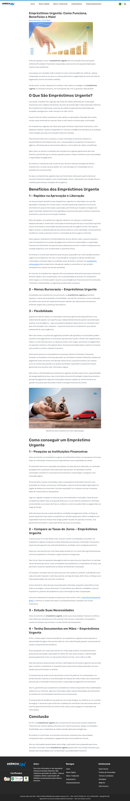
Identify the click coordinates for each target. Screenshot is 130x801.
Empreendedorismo (93, 4)
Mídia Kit (102, 783)
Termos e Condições (106, 776)
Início (33, 4)
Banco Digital (44, 4)
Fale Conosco (103, 786)
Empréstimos (77, 4)
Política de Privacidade (107, 772)
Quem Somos (103, 769)
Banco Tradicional (60, 4)
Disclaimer (102, 779)
